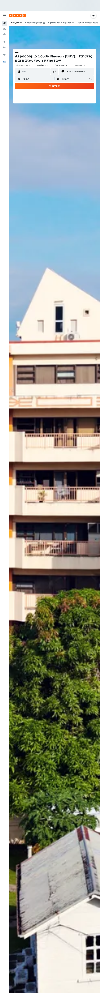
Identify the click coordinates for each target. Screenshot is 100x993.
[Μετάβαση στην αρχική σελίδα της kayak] (17, 15)
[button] (4, 15)
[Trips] (4, 54)
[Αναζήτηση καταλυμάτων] (4, 28)
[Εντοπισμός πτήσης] (4, 47)
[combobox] (61, 65)
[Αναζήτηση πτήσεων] (4, 23)
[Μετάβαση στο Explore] (4, 41)
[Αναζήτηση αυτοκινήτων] (4, 34)
